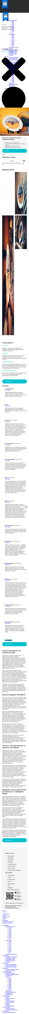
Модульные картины (13, 84)
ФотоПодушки (9, 994)
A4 (12, 46)
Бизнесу (10, 881)
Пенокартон (11, 83)
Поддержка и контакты (13, 889)
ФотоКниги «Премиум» (14, 50)
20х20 (13, 27)
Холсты (10, 69)
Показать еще (8, 640)
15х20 (13, 26)
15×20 (13, 40)
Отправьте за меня (13, 63)
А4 (12, 32)
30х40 (13, 31)
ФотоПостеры (12, 85)
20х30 (13, 28)
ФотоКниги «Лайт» (13, 52)
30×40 (13, 45)
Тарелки (8, 1003)
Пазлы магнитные (10, 1006)
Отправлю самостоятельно (14, 62)
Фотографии (11, 856)
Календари (10, 859)
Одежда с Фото (11, 868)
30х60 (13, 76)
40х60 (13, 80)
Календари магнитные (13, 57)
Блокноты (11, 55)
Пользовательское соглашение (12, 908)
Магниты (8, 1004)
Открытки (10, 861)
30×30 (13, 43)
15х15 (13, 25)
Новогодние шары (10, 1000)
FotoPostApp (12, 903)
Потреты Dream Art (13, 65)
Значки (7, 997)
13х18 (13, 23)
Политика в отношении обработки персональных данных (13, 906)
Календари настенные (13, 59)
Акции (9, 877)
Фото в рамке (12, 34)
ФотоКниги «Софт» (13, 53)
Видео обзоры (11, 883)
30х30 (13, 30)
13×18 (13, 37)
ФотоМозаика (12, 68)
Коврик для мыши (10, 998)
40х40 (13, 79)
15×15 (13, 38)
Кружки (8, 999)
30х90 (13, 78)
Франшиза (10, 887)
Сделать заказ (5, 150)
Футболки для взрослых (11, 1009)
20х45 (13, 75)
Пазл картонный (10, 1002)
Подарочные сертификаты (14, 870)
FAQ (9, 885)
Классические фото (10, 926)
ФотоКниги (11, 858)
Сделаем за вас (11, 879)
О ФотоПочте (11, 875)
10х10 (13, 35)
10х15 (13, 22)
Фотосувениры (11, 866)
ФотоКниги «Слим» (13, 51)
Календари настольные (14, 58)
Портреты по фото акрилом (14, 67)
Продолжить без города (8, 51)
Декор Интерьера (12, 864)
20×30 (13, 42)
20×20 (13, 41)
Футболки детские (10, 1008)
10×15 (13, 36)
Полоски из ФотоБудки (14, 47)
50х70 (13, 81)
